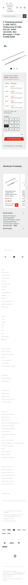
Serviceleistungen (6, 360)
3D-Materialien (6, 381)
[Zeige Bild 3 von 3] (17, 68)
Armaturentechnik (6, 292)
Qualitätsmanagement (7, 445)
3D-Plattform (5, 375)
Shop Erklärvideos (6, 402)
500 (12, 129)
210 (6, 122)
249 (6, 125)
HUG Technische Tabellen (8, 366)
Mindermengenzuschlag (8, 399)
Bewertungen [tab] (7, 228)
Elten (3, 330)
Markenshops (6, 313)
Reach (3, 448)
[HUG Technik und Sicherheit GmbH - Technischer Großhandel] (10, 7)
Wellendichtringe (6, 284)
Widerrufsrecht (6, 396)
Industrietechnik (6, 275)
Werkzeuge (5, 307)
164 (12, 119)
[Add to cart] (16, 205)
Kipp (3, 325)
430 (12, 125)
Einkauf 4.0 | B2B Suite (8, 354)
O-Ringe (4, 281)
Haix (3, 333)
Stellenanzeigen (6, 493)
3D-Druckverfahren (7, 378)
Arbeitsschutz (5, 272)
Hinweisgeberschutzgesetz (9, 434)
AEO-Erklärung (6, 454)
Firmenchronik (5, 431)
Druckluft (4, 298)
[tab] (13, 219)
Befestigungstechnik (7, 304)
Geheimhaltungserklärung (9, 428)
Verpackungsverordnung (8, 457)
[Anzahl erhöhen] (18, 134)
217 (12, 122)
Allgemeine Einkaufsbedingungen (11, 423)
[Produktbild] (14, 58)
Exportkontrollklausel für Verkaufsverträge (13, 443)
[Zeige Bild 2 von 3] (14, 68)
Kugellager (4, 286)
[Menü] (3, 7)
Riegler (3, 322)
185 (17, 119)
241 (17, 122)
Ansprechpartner (6, 348)
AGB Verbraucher (6, 420)
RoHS (3, 437)
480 (6, 129)
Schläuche (4, 295)
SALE (3, 269)
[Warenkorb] (24, 7)
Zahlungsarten (5, 393)
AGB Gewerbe (5, 417)
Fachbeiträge (5, 363)
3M (2, 327)
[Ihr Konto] (17, 7)
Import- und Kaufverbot (8, 440)
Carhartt (4, 316)
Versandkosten (6, 390)
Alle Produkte (5, 336)
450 (17, 125)
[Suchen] (24, 16)
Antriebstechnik (6, 278)
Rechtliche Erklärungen (8, 414)
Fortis (3, 319)
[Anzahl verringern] (5, 134)
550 (17, 129)
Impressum (5, 411)
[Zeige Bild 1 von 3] (11, 68)
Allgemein (4, 339)
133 (6, 119)
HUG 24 (4, 357)
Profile (3, 289)
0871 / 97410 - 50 (9, 250)
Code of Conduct (6, 451)
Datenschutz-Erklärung (8, 425)
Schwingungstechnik (7, 301)
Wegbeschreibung (6, 351)
